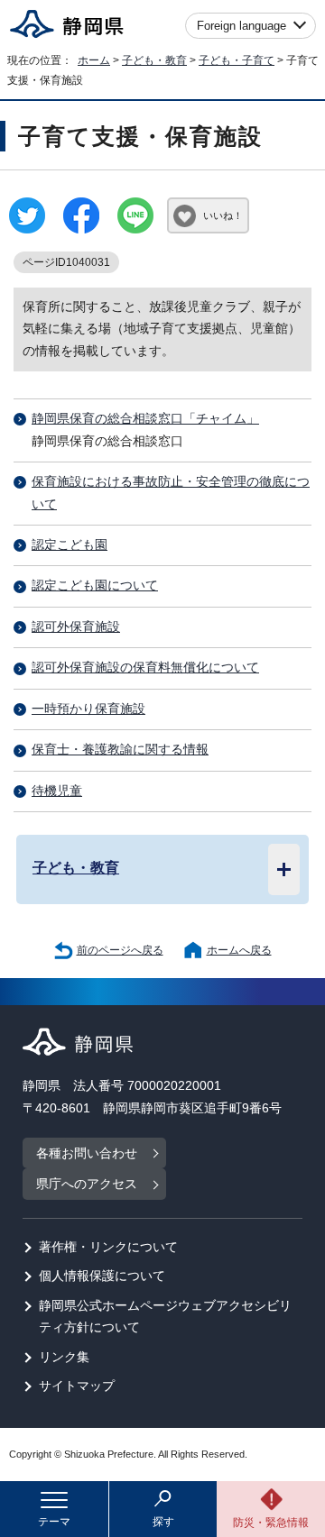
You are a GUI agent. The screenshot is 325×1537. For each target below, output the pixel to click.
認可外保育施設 (76, 627)
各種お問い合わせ (86, 1153)
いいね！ (223, 215)
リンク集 (64, 1357)
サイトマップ (77, 1386)
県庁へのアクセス (86, 1184)
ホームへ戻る (239, 950)
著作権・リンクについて (108, 1247)
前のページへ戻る (120, 950)
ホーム (94, 60)
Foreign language (241, 25)
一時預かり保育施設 (88, 709)
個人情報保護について (102, 1276)
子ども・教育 (154, 60)
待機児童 (57, 791)
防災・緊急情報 (271, 1522)
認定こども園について (95, 585)
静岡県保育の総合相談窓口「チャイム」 (145, 418)
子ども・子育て (236, 60)
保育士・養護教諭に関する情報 (120, 749)
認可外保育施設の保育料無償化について (145, 667)
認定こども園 (69, 545)
